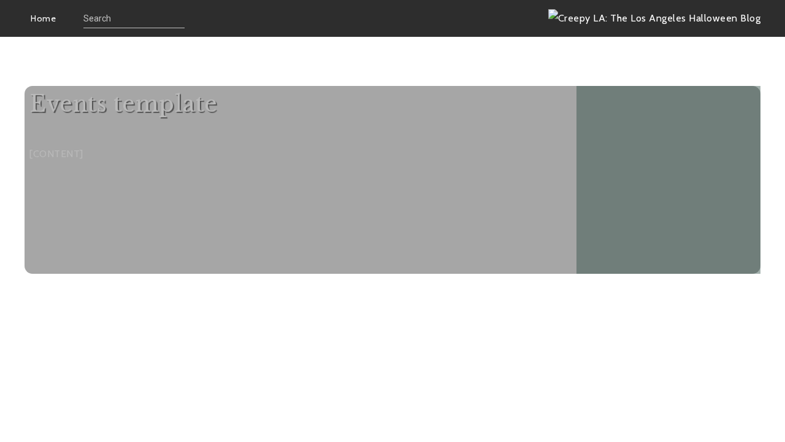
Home (43, 18)
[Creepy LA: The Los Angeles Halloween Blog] (654, 18)
